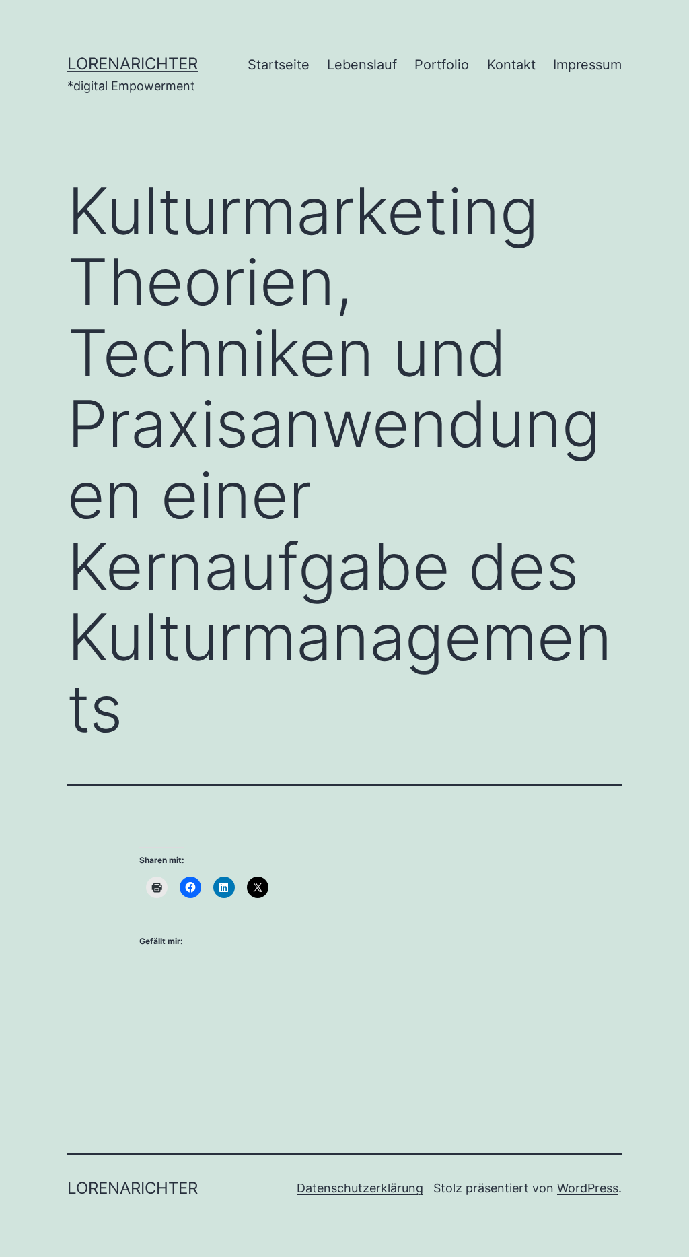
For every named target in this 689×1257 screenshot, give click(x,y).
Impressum (587, 65)
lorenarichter (132, 63)
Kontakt (511, 65)
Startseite (279, 65)
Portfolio (441, 65)
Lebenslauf (362, 65)
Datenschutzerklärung (360, 1188)
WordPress (587, 1188)
